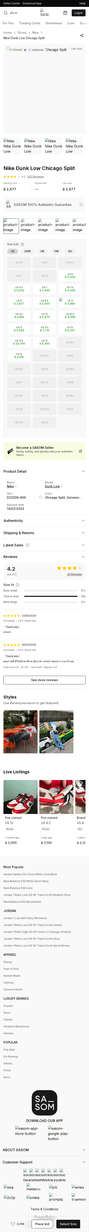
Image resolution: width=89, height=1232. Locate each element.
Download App (32, 3)
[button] (5, 13)
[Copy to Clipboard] (40, 497)
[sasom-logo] (44, 13)
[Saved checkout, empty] (65, 13)
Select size (68, 1224)
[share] (82, 35)
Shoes (22, 32)
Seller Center (11, 3)
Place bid (42, 1224)
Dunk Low (52, 486)
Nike (35, 32)
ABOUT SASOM (16, 1150)
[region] (44, 88)
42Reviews (74, 574)
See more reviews (44, 680)
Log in (79, 12)
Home (7, 32)
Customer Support (17, 1162)
